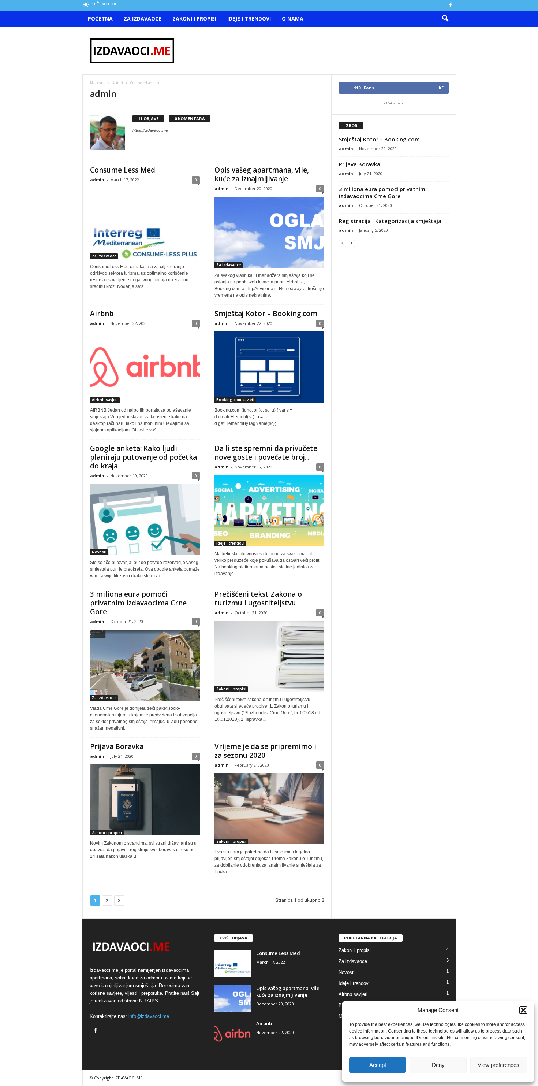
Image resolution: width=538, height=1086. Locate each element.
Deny (438, 1065)
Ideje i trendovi (249, 18)
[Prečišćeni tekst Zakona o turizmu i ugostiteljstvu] (269, 656)
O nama (292, 18)
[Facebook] (450, 5)
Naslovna (97, 82)
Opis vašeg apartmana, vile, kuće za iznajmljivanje (261, 174)
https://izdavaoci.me (150, 130)
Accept (377, 1065)
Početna (100, 18)
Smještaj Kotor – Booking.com (265, 313)
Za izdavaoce (142, 18)
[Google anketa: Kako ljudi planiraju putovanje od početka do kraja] (145, 519)
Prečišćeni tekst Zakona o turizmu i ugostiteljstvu (258, 598)
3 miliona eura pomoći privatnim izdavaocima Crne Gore (138, 602)
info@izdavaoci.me (148, 1016)
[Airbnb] (145, 367)
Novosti (99, 552)
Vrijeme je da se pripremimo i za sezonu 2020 (265, 751)
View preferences (498, 1065)
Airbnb (101, 313)
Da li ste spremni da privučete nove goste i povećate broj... (265, 453)
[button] (523, 1010)
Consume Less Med (122, 170)
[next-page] (351, 243)
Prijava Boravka (116, 746)
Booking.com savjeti (235, 399)
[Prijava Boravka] (145, 799)
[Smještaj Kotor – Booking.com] (269, 367)
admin (97, 179)
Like (439, 87)
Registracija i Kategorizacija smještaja (390, 221)
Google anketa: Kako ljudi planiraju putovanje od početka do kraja (143, 457)
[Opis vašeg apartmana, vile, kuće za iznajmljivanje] (269, 232)
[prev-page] (342, 243)
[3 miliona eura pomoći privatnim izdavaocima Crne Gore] (145, 665)
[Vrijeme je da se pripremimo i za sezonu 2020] (269, 808)
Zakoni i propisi (194, 18)
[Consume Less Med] (145, 223)
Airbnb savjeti (105, 399)
